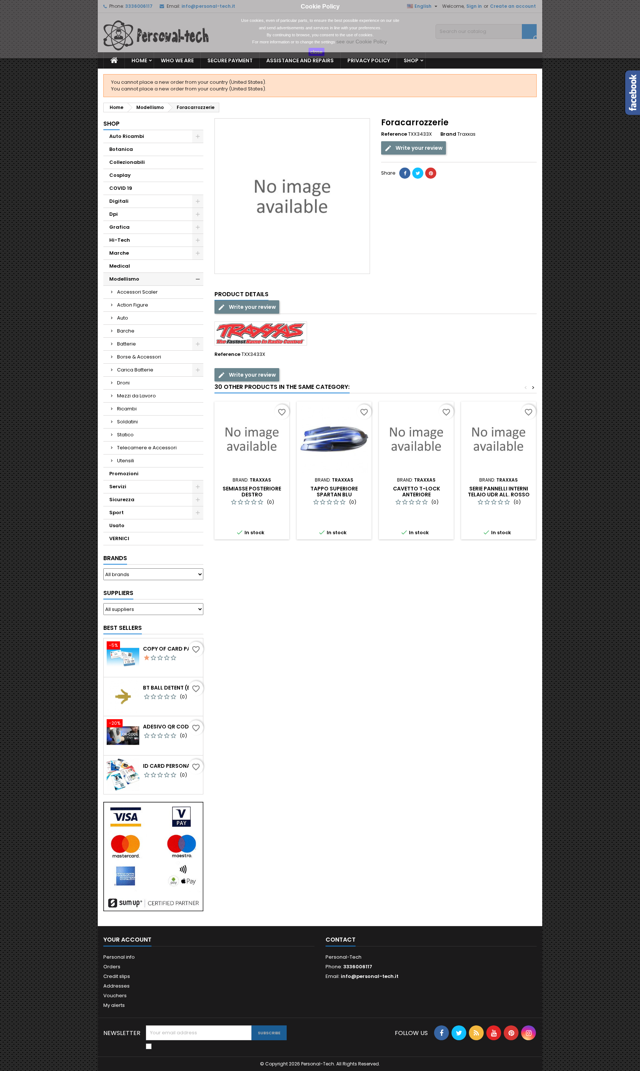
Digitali (119, 201)
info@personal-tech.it (370, 976)
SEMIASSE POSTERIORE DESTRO (252, 491)
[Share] (404, 173)
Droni (123, 382)
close (316, 52)
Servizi (117, 486)
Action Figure (132, 304)
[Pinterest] (430, 173)
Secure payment (230, 60)
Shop (411, 60)
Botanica (121, 149)
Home (139, 60)
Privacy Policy (368, 60)
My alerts (114, 1005)
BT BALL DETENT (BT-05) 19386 (171, 688)
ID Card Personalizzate (171, 766)
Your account (127, 939)
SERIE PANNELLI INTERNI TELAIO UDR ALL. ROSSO (499, 491)
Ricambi (127, 408)
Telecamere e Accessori (147, 447)
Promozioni (124, 473)
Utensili (125, 460)
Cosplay (120, 175)
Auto (122, 317)
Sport (116, 512)
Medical (119, 266)
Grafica (119, 227)
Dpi (113, 214)
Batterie (126, 343)
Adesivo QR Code (167, 727)
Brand (448, 134)
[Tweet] (417, 173)
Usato (116, 525)
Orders (111, 966)
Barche (125, 330)
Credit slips (116, 976)
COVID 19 (120, 188)
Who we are (177, 60)
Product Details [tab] (241, 294)
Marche (119, 253)
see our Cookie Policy (361, 41)
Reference (394, 134)
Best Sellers (122, 628)
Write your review (418, 148)
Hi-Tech (119, 240)
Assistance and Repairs (300, 60)
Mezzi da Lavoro (136, 395)
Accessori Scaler (137, 291)
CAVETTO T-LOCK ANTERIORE (416, 491)
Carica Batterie (135, 369)
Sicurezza (121, 499)
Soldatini (127, 421)
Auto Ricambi (126, 136)
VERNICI (119, 538)
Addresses (116, 985)
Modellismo (124, 278)
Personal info (119, 957)
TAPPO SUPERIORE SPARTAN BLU (334, 491)
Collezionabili (127, 162)
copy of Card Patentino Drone (171, 649)
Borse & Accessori (139, 356)
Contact (341, 939)
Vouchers (115, 995)
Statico (125, 434)
